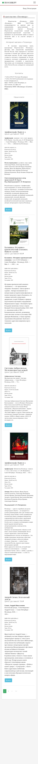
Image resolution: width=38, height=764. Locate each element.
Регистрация (31, 8)
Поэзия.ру (10, 2)
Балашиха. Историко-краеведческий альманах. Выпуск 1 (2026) (16, 249)
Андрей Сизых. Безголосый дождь (17, 598)
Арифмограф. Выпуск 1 (15, 462)
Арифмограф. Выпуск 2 (15, 132)
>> (16, 691)
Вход (24, 8)
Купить (8, 209)
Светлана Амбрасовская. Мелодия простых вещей (16, 369)
